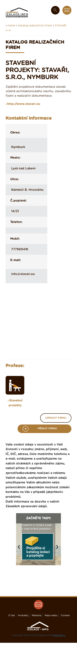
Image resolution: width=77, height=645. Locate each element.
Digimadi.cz (59, 635)
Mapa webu (51, 615)
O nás (11, 615)
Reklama (36, 615)
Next (58, 549)
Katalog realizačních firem (35, 25)
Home (11, 25)
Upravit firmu (55, 418)
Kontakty (23, 615)
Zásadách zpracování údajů (26, 506)
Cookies (65, 615)
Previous (20, 549)
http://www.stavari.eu (23, 103)
